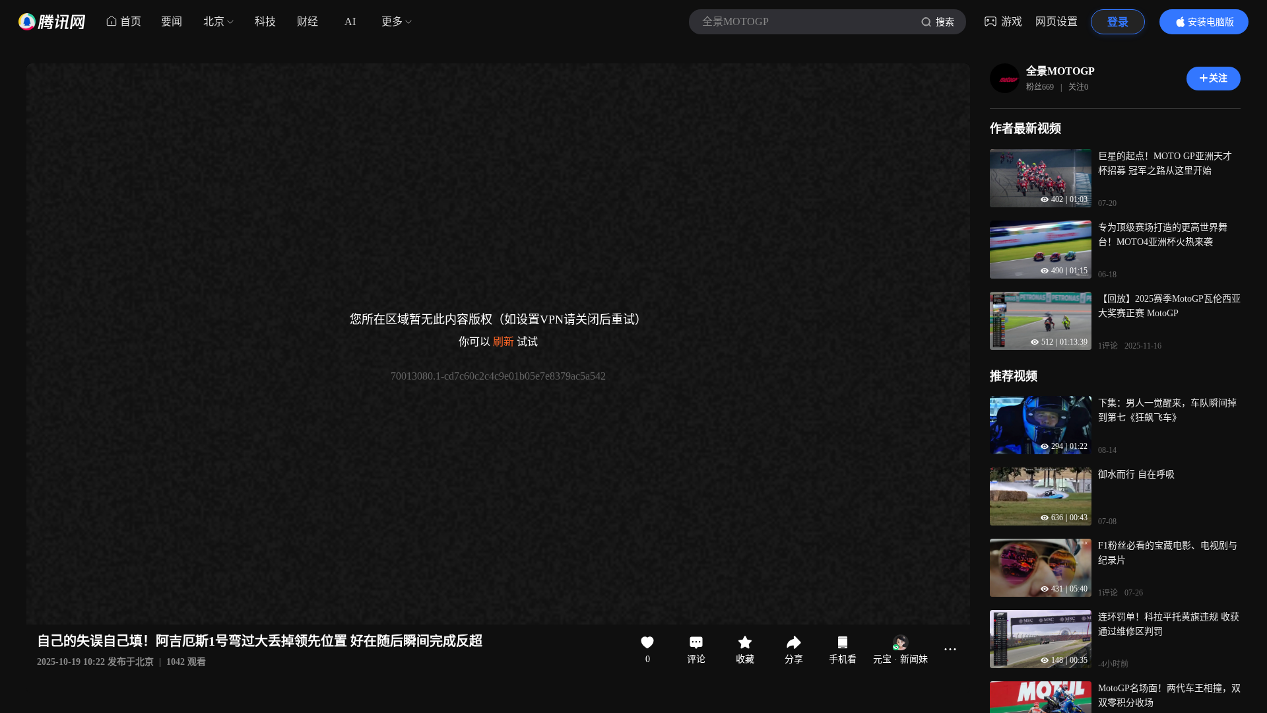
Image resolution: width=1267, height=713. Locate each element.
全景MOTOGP (1060, 71)
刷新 (503, 341)
